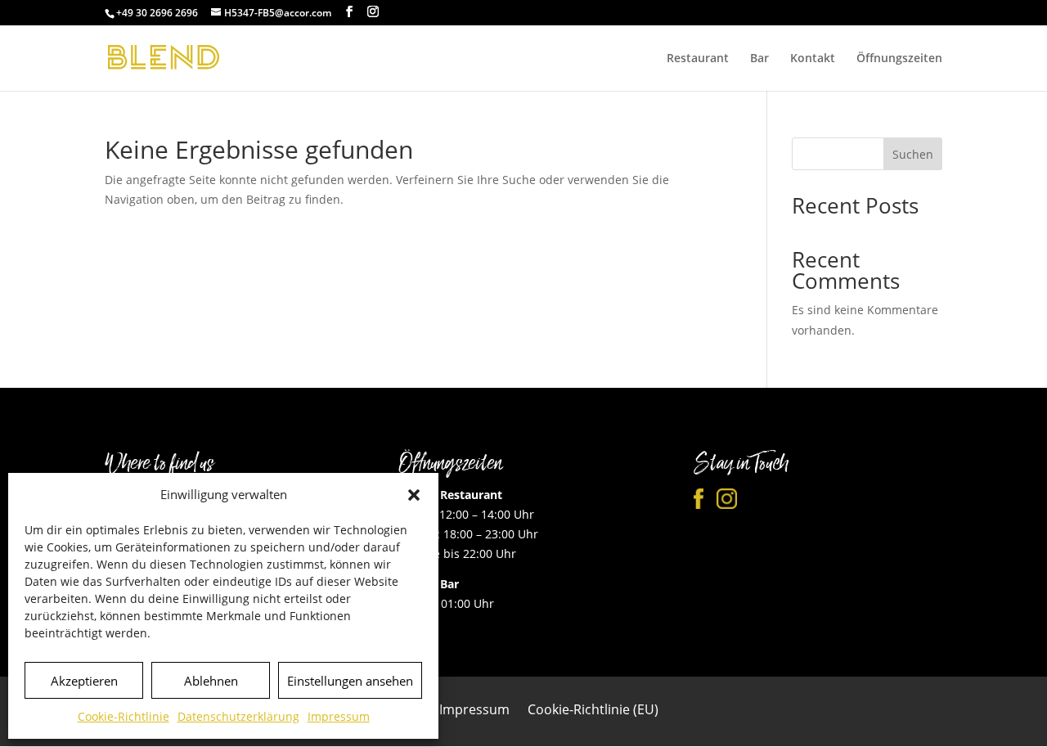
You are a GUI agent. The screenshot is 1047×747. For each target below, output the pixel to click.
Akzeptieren (84, 681)
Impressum (339, 716)
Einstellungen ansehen (350, 681)
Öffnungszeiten (899, 58)
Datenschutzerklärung (238, 716)
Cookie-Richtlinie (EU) (593, 711)
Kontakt (812, 58)
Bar (759, 58)
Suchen (912, 154)
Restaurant (698, 58)
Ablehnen (211, 681)
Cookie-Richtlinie (123, 716)
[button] (414, 495)
